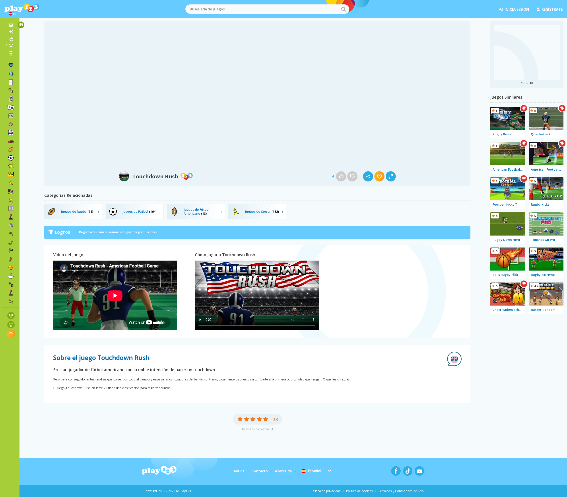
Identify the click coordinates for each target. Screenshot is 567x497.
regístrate (552, 9)
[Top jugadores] (10, 46)
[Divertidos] (10, 166)
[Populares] (10, 39)
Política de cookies (359, 491)
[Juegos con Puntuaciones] (11, 315)
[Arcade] (10, 217)
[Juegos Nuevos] (10, 32)
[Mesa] (10, 225)
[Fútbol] (10, 158)
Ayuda (239, 471)
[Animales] (10, 284)
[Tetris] (10, 191)
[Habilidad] (10, 259)
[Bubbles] (10, 90)
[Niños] (10, 200)
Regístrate (87, 232)
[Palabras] (10, 208)
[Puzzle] (10, 74)
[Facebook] (396, 471)
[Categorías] (10, 53)
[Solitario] (10, 107)
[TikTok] (407, 471)
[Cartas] (10, 99)
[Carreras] (10, 250)
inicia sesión (517, 9)
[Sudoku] (10, 133)
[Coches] (10, 141)
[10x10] (10, 116)
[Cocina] (10, 276)
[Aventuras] (10, 267)
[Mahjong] (10, 82)
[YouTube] (419, 471)
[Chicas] (10, 301)
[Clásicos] (10, 242)
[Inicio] (10, 24)
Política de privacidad (326, 491)
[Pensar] (10, 124)
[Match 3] (10, 65)
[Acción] (10, 234)
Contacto (260, 471)
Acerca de (283, 471)
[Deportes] (10, 149)
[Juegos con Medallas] (11, 324)
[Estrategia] (10, 175)
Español (314, 470)
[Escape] (10, 183)
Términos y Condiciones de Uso (401, 491)
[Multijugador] (10, 292)
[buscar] (343, 9)
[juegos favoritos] (11, 333)
